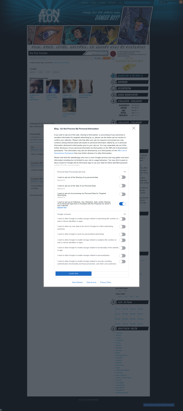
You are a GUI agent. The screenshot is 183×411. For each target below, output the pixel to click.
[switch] (122, 177)
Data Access (91, 282)
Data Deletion (77, 282)
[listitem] (91, 171)
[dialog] (91, 205)
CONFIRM (73, 274)
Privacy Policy (105, 282)
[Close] (134, 129)
